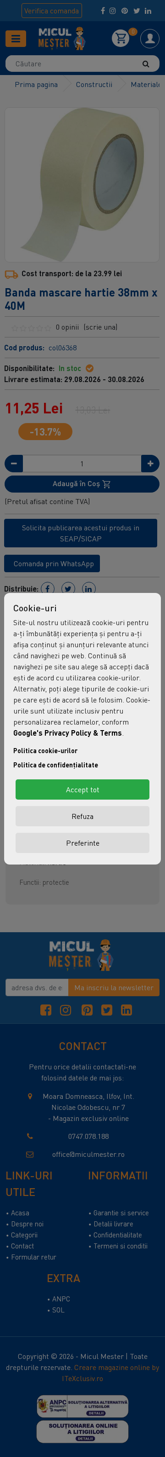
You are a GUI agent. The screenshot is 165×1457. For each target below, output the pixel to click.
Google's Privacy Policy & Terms (67, 732)
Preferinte (82, 842)
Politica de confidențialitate (55, 765)
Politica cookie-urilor (45, 751)
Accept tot (82, 789)
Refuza (83, 816)
